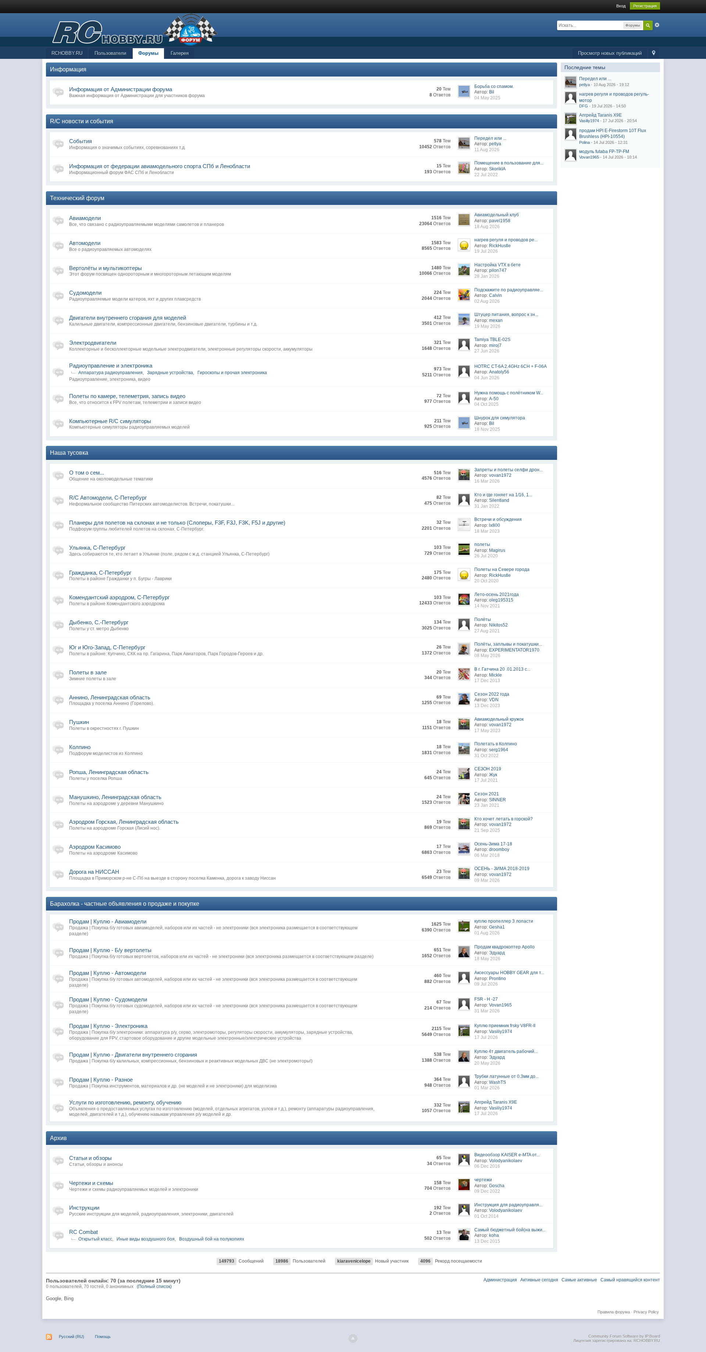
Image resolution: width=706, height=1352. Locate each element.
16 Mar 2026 (487, 481)
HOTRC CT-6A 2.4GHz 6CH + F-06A (510, 366)
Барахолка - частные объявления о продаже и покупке (124, 904)
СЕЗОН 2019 (487, 768)
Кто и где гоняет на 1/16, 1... (503, 494)
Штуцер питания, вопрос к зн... (506, 314)
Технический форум (77, 198)
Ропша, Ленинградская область (109, 772)
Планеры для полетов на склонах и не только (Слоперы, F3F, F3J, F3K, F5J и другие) (177, 522)
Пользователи (110, 53)
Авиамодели (85, 218)
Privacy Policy (646, 1312)
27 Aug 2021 (487, 631)
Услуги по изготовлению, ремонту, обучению (125, 1102)
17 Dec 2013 (487, 680)
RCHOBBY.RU (66, 53)
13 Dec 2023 (487, 705)
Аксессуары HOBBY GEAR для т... (509, 972)
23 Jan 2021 (486, 805)
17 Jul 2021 (486, 780)
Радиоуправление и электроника (110, 365)
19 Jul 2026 (486, 251)
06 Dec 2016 (487, 1166)
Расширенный (657, 25)
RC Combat (83, 1232)
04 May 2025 (487, 97)
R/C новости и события (81, 121)
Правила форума (614, 1312)
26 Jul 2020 (486, 555)
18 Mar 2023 (487, 531)
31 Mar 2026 (487, 1011)
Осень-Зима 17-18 (493, 844)
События (80, 141)
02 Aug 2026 (487, 301)
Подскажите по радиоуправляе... (508, 289)
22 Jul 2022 (486, 174)
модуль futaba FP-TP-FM (604, 151)
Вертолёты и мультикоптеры (105, 268)
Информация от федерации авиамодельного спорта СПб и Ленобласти (159, 166)
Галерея (180, 53)
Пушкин (79, 722)
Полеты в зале (88, 672)
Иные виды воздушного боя (146, 1239)
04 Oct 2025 (486, 404)
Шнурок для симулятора (499, 417)
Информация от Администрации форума (120, 89)
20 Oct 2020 (486, 580)
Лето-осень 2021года (496, 594)
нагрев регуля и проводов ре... (506, 239)
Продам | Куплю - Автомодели (107, 973)
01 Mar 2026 (487, 1087)
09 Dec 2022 (487, 1191)
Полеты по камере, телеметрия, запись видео (127, 396)
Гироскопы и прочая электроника (232, 372)
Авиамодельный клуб (496, 214)
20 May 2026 (487, 1063)
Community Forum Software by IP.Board (624, 1336)
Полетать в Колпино (495, 743)
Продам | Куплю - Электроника (108, 1026)
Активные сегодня (539, 1279)
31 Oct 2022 (486, 755)
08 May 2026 (487, 655)
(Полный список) (154, 1286)
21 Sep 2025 (487, 830)
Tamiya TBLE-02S (492, 339)
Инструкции (84, 1207)
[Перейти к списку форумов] (132, 29)
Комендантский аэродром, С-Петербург (119, 597)
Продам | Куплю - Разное (101, 1079)
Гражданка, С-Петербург (100, 572)
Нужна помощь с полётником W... (508, 392)
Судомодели (85, 293)
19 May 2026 (487, 326)
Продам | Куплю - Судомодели (108, 999)
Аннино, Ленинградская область (109, 697)
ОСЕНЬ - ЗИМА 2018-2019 (502, 868)
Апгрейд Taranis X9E (495, 1102)
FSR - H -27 (486, 999)
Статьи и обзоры (90, 1158)
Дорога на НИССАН (94, 872)
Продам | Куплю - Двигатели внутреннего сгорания (133, 1054)
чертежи (483, 1179)
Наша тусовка (69, 453)
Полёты (482, 619)
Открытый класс (95, 1239)
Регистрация (645, 6)
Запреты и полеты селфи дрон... (508, 469)
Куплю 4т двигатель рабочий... (506, 1051)
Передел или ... (490, 138)
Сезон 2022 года (491, 694)
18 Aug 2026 (487, 226)
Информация (68, 69)
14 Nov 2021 (487, 605)
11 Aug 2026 (486, 149)
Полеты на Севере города (502, 569)
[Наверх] (353, 1338)
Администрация (500, 1279)
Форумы (148, 53)
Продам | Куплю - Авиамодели (107, 921)
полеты (482, 544)
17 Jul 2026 (486, 1037)
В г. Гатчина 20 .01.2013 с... (502, 669)
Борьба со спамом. (494, 86)
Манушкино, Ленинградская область (115, 797)
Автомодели (84, 243)
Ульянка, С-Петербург (97, 547)
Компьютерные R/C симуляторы (110, 421)
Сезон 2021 (486, 793)
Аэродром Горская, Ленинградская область (124, 822)
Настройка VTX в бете (497, 264)
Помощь (103, 1336)
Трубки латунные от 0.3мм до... (506, 1076)
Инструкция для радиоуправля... (508, 1204)
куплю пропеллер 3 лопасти (503, 921)
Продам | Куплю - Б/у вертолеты (110, 950)
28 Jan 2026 (486, 276)
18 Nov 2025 (487, 429)
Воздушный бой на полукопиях (211, 1239)
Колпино (79, 747)
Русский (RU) (71, 1336)
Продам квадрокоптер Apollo (504, 947)
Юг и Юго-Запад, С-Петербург (107, 647)
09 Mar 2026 (487, 880)
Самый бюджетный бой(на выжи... (510, 1229)
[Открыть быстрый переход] (653, 53)
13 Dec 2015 (487, 1241)
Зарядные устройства (170, 372)
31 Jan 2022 (486, 506)
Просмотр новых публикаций (610, 53)
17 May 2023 (487, 730)
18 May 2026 (487, 958)
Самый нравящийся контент (630, 1279)
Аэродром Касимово (95, 847)
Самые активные (579, 1279)
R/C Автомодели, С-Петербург (108, 497)
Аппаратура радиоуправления (110, 372)
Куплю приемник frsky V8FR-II (504, 1025)
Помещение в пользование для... (508, 163)
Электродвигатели (92, 343)
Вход (620, 6)
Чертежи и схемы (91, 1183)
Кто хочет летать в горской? (503, 819)
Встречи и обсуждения (498, 519)
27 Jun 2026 (486, 351)
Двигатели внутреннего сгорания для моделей (127, 318)
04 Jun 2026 (486, 377)
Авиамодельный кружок (499, 719)
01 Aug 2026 (487, 933)
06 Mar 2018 (487, 855)
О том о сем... (86, 472)
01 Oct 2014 (486, 1216)
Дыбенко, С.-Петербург (98, 622)
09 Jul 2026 (486, 984)
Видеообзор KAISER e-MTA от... (507, 1154)
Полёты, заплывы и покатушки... (508, 644)
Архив (58, 1138)
